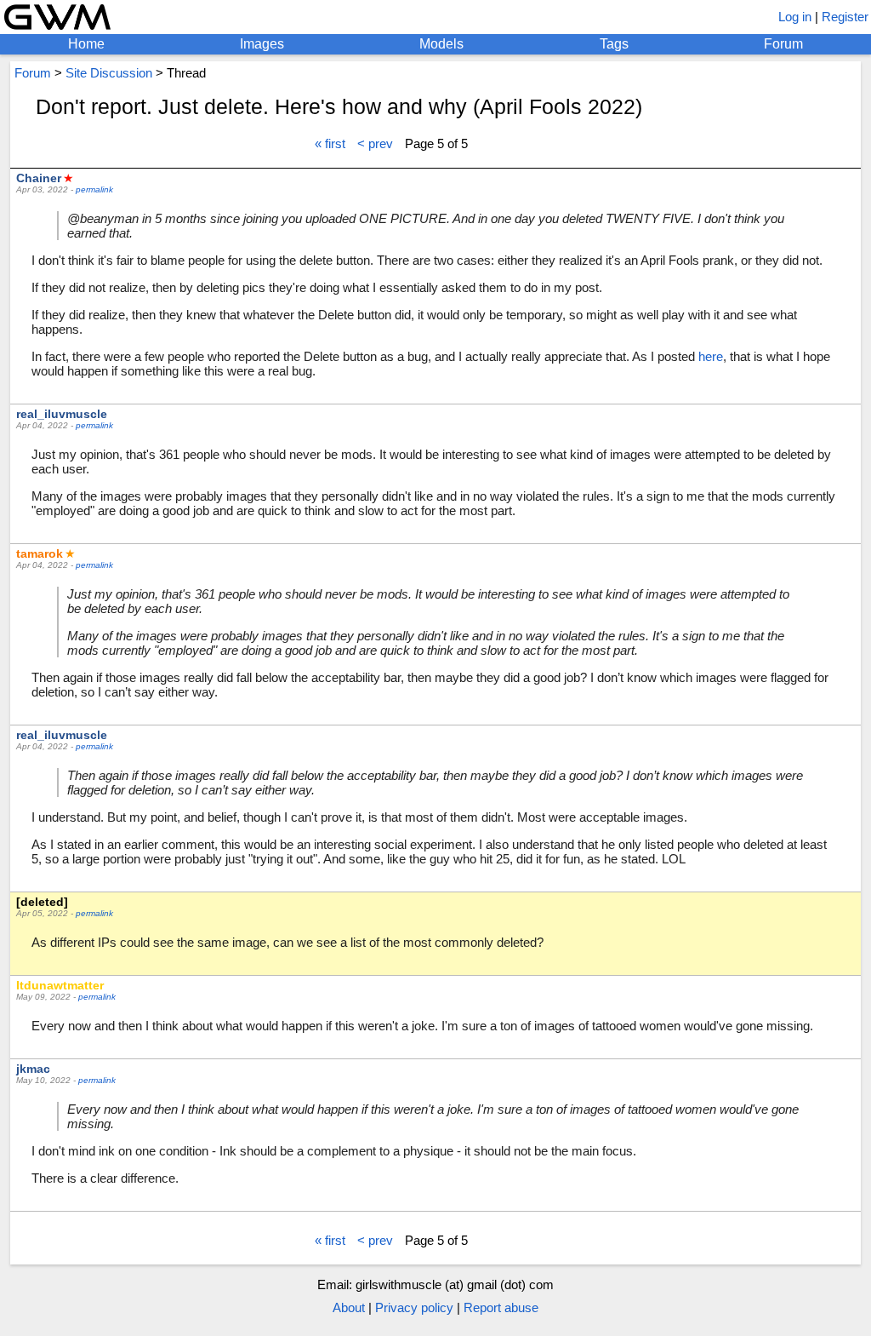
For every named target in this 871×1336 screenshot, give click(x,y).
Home (86, 44)
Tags (614, 44)
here (710, 356)
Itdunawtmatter (60, 985)
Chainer (38, 178)
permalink (94, 189)
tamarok (39, 553)
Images (262, 44)
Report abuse (501, 1307)
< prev (375, 143)
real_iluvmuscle (61, 414)
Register (845, 16)
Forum (783, 44)
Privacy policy (414, 1307)
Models (441, 44)
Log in (794, 16)
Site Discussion (108, 73)
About (349, 1307)
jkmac (33, 1068)
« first (330, 143)
